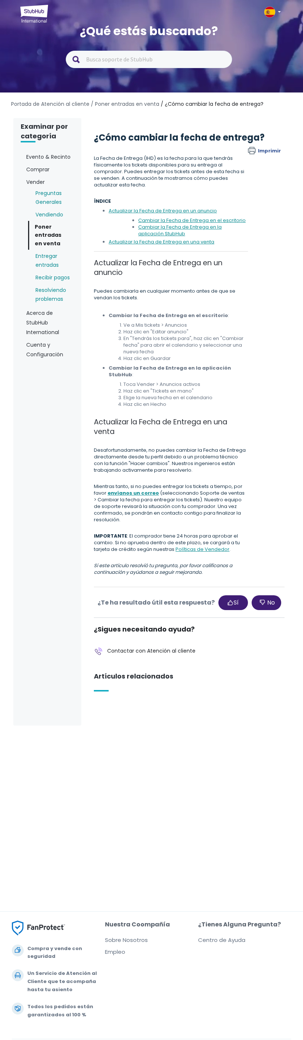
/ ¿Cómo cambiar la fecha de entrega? (212, 104)
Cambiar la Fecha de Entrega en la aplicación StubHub (180, 230)
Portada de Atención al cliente (51, 104)
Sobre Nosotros (126, 940)
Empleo (115, 952)
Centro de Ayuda (221, 940)
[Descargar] (138, 528)
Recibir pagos (52, 277)
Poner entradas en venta (48, 235)
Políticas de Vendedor (202, 549)
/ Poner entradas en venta (125, 104)
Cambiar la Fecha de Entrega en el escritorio (192, 220)
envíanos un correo (133, 493)
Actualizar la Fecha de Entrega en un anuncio (163, 210)
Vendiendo (49, 214)
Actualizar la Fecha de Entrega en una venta (161, 241)
